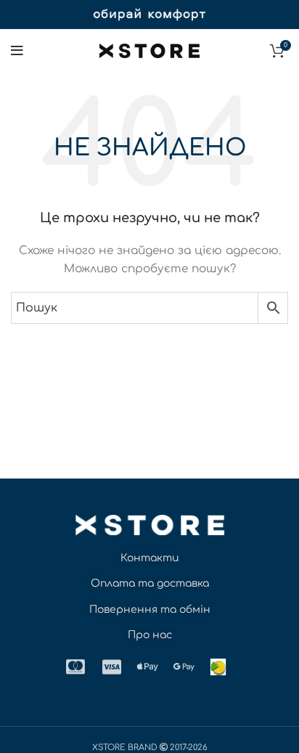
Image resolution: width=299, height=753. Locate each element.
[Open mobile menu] (17, 50)
